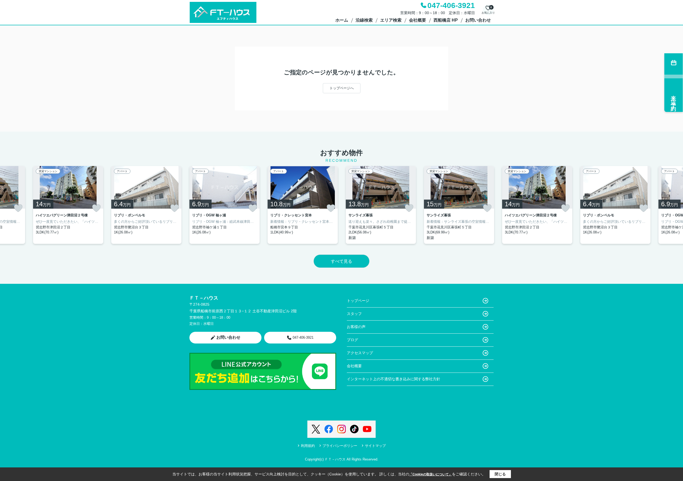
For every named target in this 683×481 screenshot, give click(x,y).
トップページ (358, 300)
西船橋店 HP (446, 20)
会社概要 (417, 20)
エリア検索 (391, 20)
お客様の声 (356, 327)
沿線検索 (364, 20)
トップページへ (341, 88)
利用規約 (308, 446)
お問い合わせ (478, 20)
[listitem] (224, 205)
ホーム (341, 20)
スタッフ (354, 314)
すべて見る (341, 261)
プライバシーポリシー (340, 446)
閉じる (500, 474)
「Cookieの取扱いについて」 (430, 474)
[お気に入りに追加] (18, 208)
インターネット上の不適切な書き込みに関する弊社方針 (393, 379)
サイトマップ (375, 446)
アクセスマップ (360, 353)
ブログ (352, 340)
